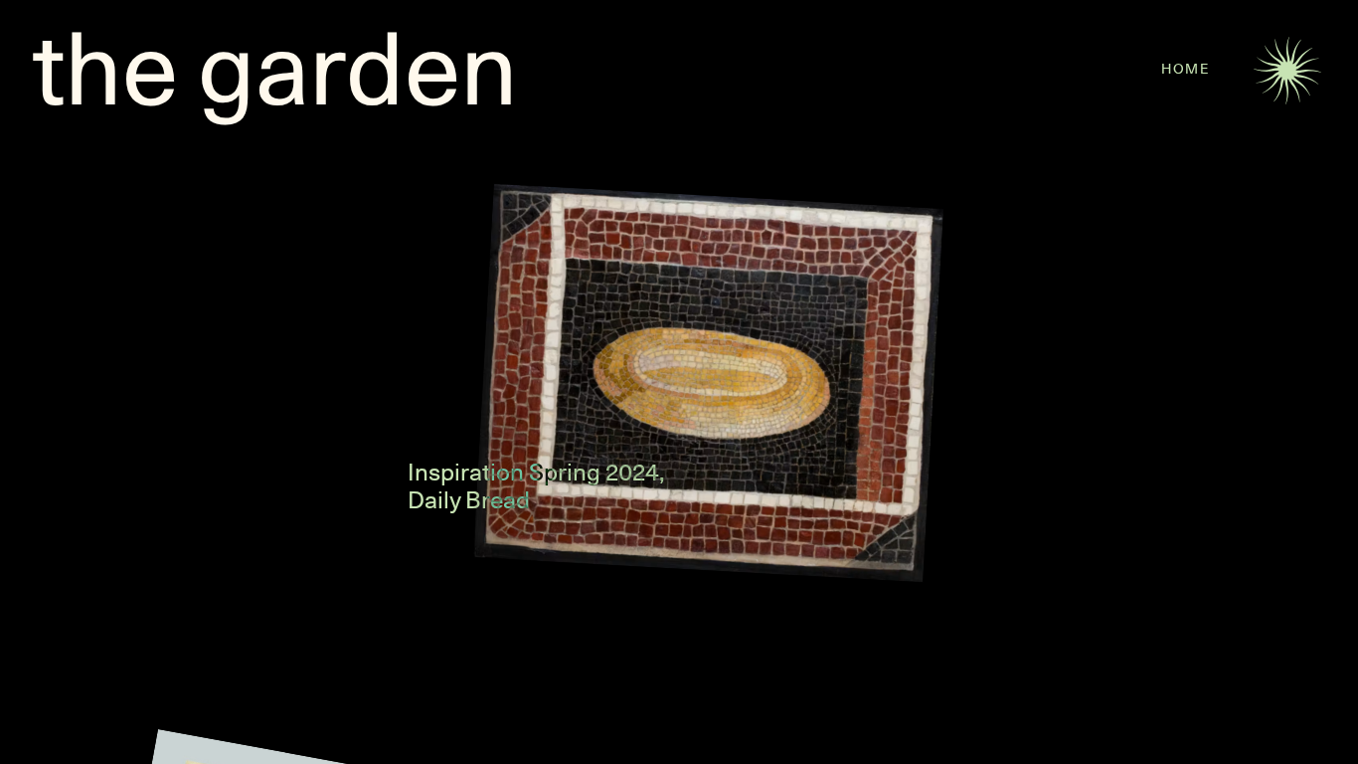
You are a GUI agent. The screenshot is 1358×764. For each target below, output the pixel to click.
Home (1185, 69)
